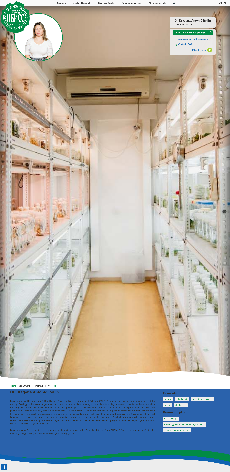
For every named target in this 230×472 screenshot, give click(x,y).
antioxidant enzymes (202, 399)
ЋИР (226, 3)
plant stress (180, 405)
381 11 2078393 (186, 44)
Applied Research (81, 3)
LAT (220, 3)
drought (167, 399)
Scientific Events (106, 3)
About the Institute (157, 3)
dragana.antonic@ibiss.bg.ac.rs (193, 39)
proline (167, 405)
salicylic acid (182, 399)
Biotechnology (171, 418)
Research (61, 3)
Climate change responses (177, 430)
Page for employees (131, 3)
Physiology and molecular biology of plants (184, 424)
